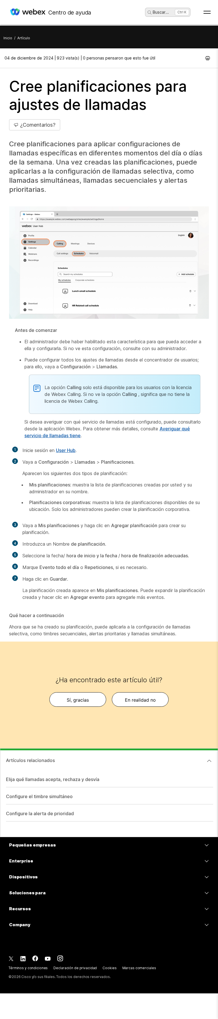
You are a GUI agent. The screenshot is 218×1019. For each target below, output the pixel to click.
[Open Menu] (207, 12)
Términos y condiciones (28, 968)
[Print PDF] (207, 58)
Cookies (109, 968)
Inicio (7, 38)
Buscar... (161, 12)
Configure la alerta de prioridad (40, 813)
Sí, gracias (78, 700)
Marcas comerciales (139, 968)
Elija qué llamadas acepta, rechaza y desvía (52, 779)
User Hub (66, 450)
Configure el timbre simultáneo (39, 796)
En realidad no (140, 700)
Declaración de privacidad (75, 968)
